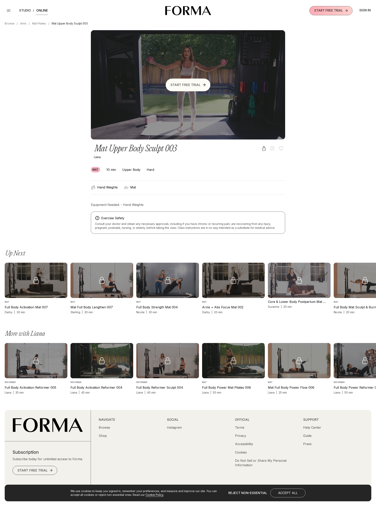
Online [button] (42, 10)
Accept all (288, 493)
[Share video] (264, 148)
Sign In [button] (365, 10)
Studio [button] (25, 10)
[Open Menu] (9, 10)
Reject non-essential (247, 493)
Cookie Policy (154, 494)
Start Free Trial (328, 10)
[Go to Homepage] (48, 431)
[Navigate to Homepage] (188, 10)
